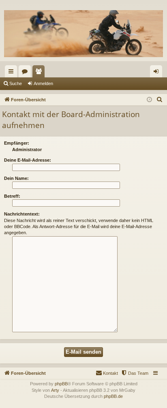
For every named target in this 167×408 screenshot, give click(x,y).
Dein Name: (16, 178)
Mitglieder (40, 72)
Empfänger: (16, 143)
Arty (55, 390)
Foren (26, 72)
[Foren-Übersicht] (83, 33)
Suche (15, 83)
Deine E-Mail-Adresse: (27, 160)
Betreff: (12, 196)
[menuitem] (159, 99)
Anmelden (43, 83)
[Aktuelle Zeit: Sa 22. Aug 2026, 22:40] (149, 100)
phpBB (61, 383)
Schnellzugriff (12, 72)
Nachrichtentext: (22, 213)
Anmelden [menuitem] (157, 72)
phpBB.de (113, 396)
